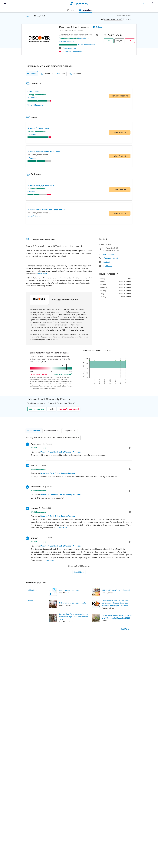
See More (125, 629)
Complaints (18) (70, 431)
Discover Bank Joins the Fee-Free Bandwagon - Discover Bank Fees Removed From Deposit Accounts (115, 603)
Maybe (119, 40)
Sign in (145, 3)
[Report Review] (130, 448)
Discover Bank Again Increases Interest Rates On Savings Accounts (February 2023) (73, 616)
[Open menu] (4, 3)
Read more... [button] (43, 274)
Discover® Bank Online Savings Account (57, 473)
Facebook (106, 262)
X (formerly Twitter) (110, 258)
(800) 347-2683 (109, 254)
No (130, 40)
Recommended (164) (52, 431)
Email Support (108, 266)
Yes (108, 40)
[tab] (36, 590)
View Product (120, 132)
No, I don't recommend (69, 409)
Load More (79, 572)
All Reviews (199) (33, 431)
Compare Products (119, 96)
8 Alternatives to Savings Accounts (72, 603)
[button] (127, 19)
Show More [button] (62, 528)
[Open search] (153, 3)
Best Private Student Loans (69, 590)
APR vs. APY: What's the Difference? (116, 590)
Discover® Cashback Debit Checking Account (60, 452)
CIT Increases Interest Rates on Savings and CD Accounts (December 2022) (117, 616)
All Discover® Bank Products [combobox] (65, 437)
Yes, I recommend (36, 409)
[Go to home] (79, 3)
